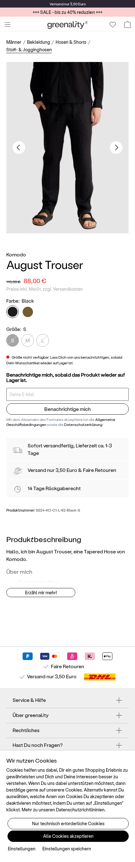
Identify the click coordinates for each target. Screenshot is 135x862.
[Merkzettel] (112, 24)
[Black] (12, 311)
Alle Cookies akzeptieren (68, 836)
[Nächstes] (116, 147)
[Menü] (7, 24)
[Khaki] (27, 311)
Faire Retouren (99, 470)
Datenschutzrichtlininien (80, 809)
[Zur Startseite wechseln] (67, 25)
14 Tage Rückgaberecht (54, 488)
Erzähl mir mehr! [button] (41, 592)
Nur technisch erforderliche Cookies (68, 823)
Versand (56, 4)
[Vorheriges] (19, 147)
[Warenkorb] (127, 24)
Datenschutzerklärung (83, 424)
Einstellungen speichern (66, 848)
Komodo (16, 254)
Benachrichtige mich (67, 409)
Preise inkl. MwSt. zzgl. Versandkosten (44, 289)
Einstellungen (21, 848)
